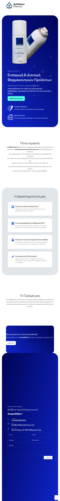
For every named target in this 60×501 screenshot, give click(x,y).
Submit (48, 458)
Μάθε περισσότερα (16, 98)
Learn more (10, 343)
